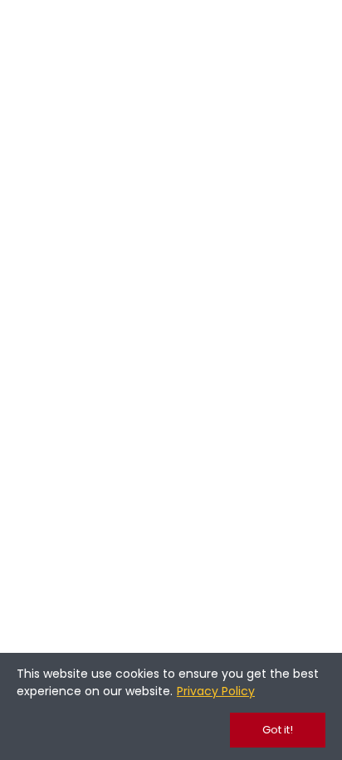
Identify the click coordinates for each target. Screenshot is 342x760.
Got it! (277, 730)
